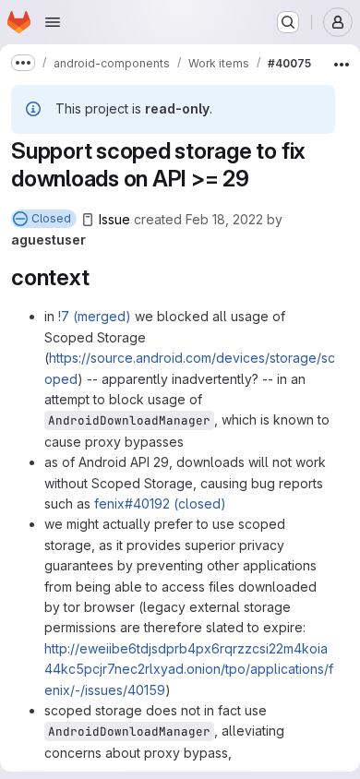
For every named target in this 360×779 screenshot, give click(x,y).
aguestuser (48, 239)
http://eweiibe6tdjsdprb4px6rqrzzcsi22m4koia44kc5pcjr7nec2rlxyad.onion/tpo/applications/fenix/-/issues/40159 (188, 669)
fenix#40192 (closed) (160, 503)
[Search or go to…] (288, 22)
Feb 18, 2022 (224, 219)
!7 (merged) (94, 316)
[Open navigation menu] (52, 22)
